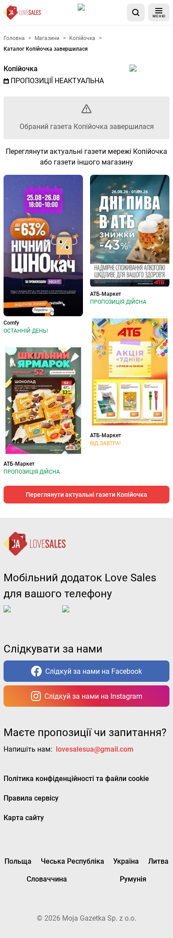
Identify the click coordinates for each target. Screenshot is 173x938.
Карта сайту (24, 817)
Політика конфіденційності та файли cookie (76, 778)
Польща (17, 861)
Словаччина (47, 879)
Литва (158, 861)
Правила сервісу (31, 798)
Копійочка (21, 68)
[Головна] (22, 12)
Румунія (133, 879)
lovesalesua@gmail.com (95, 749)
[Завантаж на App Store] (101, 12)
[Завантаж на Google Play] (89, 616)
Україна (126, 861)
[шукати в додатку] (136, 12)
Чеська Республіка (72, 861)
